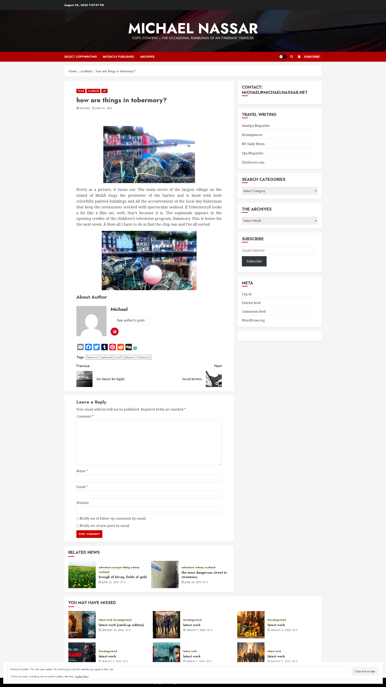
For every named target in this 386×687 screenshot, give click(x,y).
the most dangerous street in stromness (204, 574)
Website (82, 503)
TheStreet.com (253, 162)
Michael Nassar (193, 28)
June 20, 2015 (193, 582)
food (81, 91)
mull (118, 357)
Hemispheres (252, 135)
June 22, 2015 (110, 582)
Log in (247, 294)
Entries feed (251, 303)
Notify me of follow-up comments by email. (113, 518)
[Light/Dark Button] (283, 57)
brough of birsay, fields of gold (123, 577)
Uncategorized (122, 620)
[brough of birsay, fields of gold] (82, 574)
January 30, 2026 (113, 630)
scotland (93, 91)
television (129, 357)
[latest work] (166, 624)
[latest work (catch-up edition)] (82, 624)
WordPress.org (253, 320)
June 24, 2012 (103, 108)
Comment (85, 416)
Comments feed (254, 311)
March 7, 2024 (196, 661)
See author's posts (131, 320)
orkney (135, 567)
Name (82, 471)
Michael (85, 108)
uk (104, 91)
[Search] (291, 56)
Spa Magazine (252, 153)
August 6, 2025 (281, 630)
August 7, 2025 (196, 630)
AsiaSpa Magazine (256, 125)
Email (82, 487)
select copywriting (80, 57)
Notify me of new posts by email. (105, 525)
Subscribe (312, 57)
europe (116, 567)
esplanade (107, 357)
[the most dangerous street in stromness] (165, 574)
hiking (126, 567)
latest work (105, 620)
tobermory (144, 357)
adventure (105, 567)
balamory (92, 357)
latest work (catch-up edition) (121, 625)
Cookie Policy (81, 676)
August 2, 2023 (281, 661)
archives (147, 57)
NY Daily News (253, 144)
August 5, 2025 (111, 661)
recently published (118, 57)
